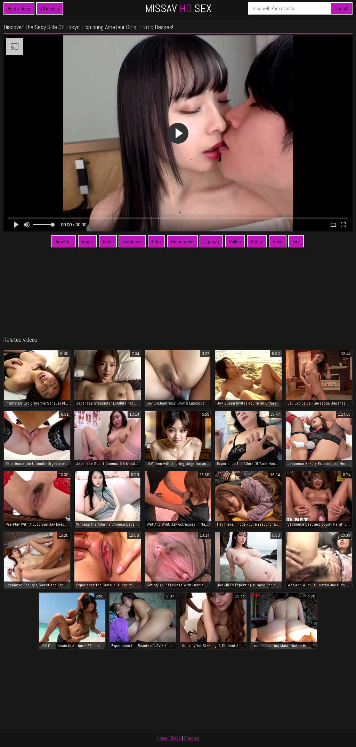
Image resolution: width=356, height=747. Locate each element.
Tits (296, 241)
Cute (156, 241)
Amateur (64, 241)
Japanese (132, 241)
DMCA (176, 738)
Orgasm (211, 241)
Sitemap (191, 738)
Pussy (257, 241)
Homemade (182, 241)
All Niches (49, 9)
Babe (108, 241)
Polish (235, 241)
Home (162, 738)
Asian (87, 241)
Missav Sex (178, 8)
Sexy (277, 241)
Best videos (19, 9)
